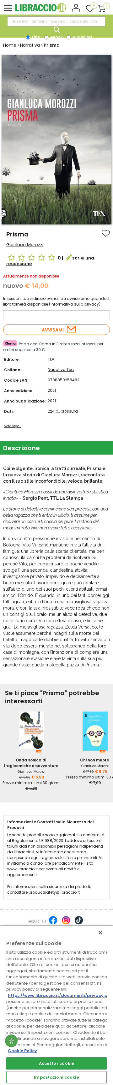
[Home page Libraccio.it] (41, 11)
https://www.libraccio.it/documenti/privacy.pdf (60, 996)
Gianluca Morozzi (24, 244)
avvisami (53, 330)
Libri (35, 37)
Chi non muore (94, 760)
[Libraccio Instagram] (66, 923)
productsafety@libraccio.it (54, 892)
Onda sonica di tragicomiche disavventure (30, 762)
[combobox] (56, 21)
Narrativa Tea (61, 369)
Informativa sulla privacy (75, 304)
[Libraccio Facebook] (53, 923)
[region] (56, 1005)
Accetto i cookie (56, 1063)
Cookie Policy (22, 1051)
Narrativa (30, 45)
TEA (51, 359)
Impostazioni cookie (56, 1077)
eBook (55, 37)
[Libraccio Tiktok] (78, 923)
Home (9, 45)
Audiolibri (82, 37)
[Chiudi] (100, 932)
